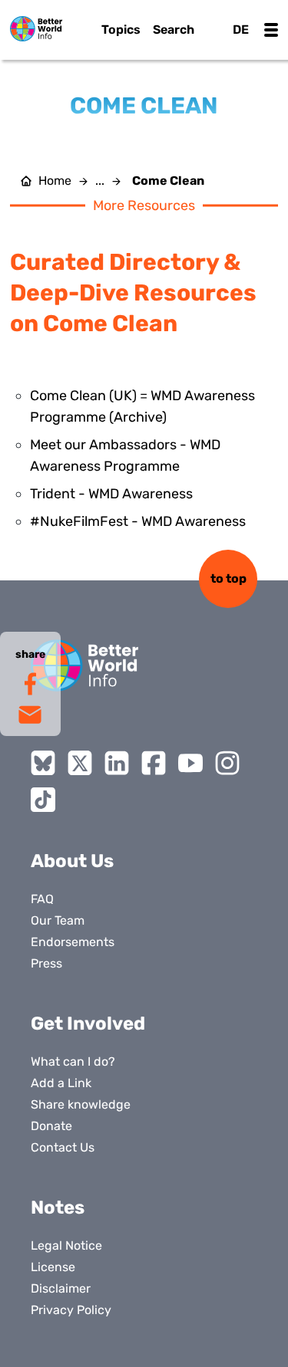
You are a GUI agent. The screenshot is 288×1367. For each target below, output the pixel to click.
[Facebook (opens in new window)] (153, 763)
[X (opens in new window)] (80, 763)
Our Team (57, 920)
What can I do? (73, 1061)
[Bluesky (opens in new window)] (43, 763)
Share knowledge (81, 1104)
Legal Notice (66, 1245)
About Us (72, 861)
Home (54, 181)
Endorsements (72, 942)
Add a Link (61, 1083)
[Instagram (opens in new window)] (227, 763)
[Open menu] (271, 29)
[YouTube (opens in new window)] (190, 763)
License (53, 1267)
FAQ (42, 899)
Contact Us (62, 1147)
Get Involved (88, 1023)
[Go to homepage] (36, 28)
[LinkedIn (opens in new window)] (116, 763)
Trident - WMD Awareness (111, 493)
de (241, 29)
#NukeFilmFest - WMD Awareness (138, 521)
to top (228, 578)
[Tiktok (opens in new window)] (43, 799)
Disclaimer (61, 1288)
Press (46, 963)
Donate (51, 1126)
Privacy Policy (71, 1310)
